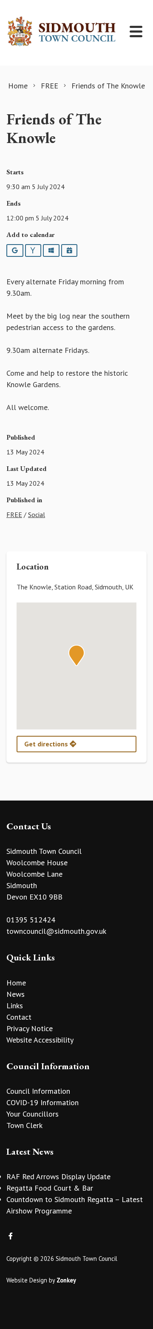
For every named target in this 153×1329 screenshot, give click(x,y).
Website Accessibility (40, 1040)
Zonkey (66, 1280)
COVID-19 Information (42, 1102)
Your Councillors (32, 1114)
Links (14, 1005)
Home (16, 983)
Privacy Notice (29, 1028)
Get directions (47, 744)
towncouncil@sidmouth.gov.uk (56, 931)
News (15, 994)
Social (36, 514)
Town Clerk (24, 1125)
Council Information (38, 1091)
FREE (14, 514)
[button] (76, 655)
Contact (18, 1017)
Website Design (26, 1280)
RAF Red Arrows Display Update (58, 1176)
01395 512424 (30, 920)
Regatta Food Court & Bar (49, 1188)
